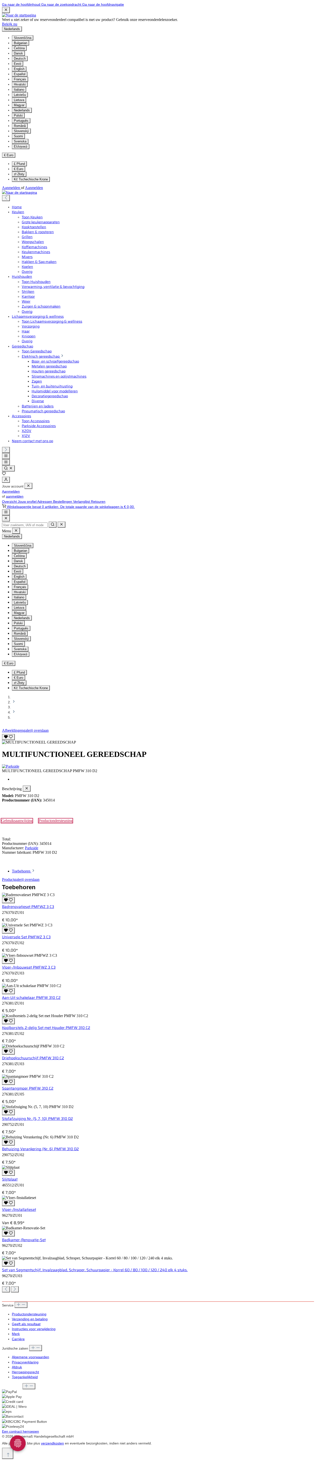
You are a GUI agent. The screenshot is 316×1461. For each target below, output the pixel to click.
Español (19, 74)
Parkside (31, 848)
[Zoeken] (8, 468)
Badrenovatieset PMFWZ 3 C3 (28, 907)
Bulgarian (20, 43)
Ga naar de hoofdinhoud (21, 4)
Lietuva (19, 100)
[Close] (6, 518)
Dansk (18, 53)
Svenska (20, 141)
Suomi (18, 136)
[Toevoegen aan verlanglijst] (8, 737)
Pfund (19, 164)
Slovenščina (22, 38)
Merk (16, 1334)
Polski (18, 115)
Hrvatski (20, 84)
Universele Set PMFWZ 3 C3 (26, 937)
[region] (158, 739)
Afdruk (17, 1367)
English (19, 69)
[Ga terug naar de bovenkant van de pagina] (7, 1453)
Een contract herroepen (20, 1431)
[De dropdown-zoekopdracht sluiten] (61, 525)
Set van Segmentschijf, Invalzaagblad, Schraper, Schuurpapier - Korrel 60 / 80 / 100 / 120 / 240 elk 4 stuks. (95, 1270)
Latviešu (20, 95)
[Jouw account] (6, 480)
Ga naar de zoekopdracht (61, 4)
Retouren (98, 502)
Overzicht (10, 502)
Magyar (19, 105)
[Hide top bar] (6, 10)
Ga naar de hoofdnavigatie (103, 4)
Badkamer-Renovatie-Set (24, 1240)
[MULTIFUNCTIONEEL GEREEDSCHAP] (39, 742)
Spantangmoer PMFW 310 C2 (27, 1088)
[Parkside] (158, 766)
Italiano (19, 89)
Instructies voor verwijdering (34, 1329)
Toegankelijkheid (25, 1377)
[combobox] (25, 525)
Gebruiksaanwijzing (17, 820)
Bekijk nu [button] (9, 24)
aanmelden (14, 496)
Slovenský (21, 131)
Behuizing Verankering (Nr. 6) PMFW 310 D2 (40, 1149)
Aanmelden (11, 188)
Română (20, 126)
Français (20, 79)
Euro (18, 169)
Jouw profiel (27, 502)
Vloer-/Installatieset (19, 1210)
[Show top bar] (6, 512)
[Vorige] (6, 198)
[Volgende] (6, 450)
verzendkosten (52, 1443)
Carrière (18, 1339)
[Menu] (6, 456)
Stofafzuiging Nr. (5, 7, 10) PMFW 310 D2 (37, 1119)
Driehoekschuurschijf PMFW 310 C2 (33, 1058)
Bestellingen (63, 502)
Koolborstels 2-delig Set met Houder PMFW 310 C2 (46, 1028)
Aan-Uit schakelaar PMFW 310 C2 (31, 998)
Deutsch (20, 58)
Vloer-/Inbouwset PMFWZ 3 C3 (29, 967)
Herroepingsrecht (25, 1372)
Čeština (19, 48)
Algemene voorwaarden (30, 1357)
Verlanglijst (82, 502)
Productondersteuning (56, 820)
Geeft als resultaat (26, 1324)
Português (21, 120)
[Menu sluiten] (28, 486)
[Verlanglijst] (4, 474)
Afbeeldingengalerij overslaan (25, 730)
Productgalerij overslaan (21, 879)
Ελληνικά (20, 146)
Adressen (45, 502)
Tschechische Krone (31, 179)
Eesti (17, 64)
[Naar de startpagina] (19, 15)
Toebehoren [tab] (21, 871)
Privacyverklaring (25, 1362)
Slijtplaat (10, 1179)
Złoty (19, 174)
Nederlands (22, 110)
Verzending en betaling (30, 1319)
